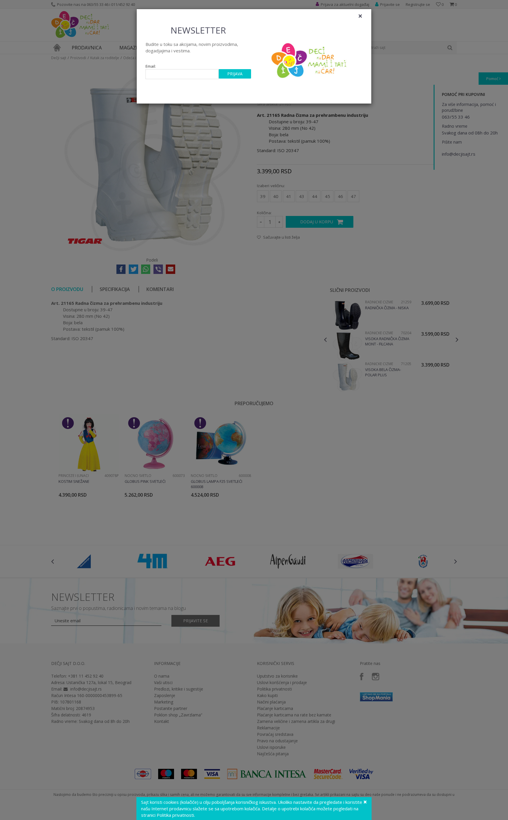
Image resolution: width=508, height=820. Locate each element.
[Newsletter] (309, 59)
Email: (151, 66)
